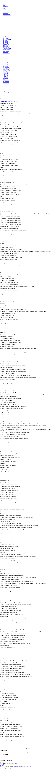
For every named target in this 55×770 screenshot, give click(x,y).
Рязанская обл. (5, 78)
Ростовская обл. (5, 77)
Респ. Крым (5, 94)
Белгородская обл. (6, 51)
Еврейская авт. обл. (6, 91)
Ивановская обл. (6, 56)
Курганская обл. (5, 64)
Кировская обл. (5, 62)
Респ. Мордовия (5, 38)
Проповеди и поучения (7, 20)
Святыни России (3, 0)
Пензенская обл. (6, 74)
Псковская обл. (5, 76)
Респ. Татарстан (5, 40)
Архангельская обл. (6, 49)
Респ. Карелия (5, 35)
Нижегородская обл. (6, 68)
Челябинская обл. (6, 88)
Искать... (2, 748)
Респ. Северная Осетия (7, 39)
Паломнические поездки (7, 12)
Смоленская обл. (6, 82)
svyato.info (2, 765)
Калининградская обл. (7, 58)
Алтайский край (6, 44)
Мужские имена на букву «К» (9, 101)
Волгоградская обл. (6, 54)
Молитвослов (5, 19)
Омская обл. (5, 71)
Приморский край (6, 47)
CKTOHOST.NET (27, 766)
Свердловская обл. (6, 81)
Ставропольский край (7, 48)
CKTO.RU (16, 766)
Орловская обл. (5, 73)
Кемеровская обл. (6, 61)
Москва (4, 27)
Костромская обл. (6, 63)
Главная (4, 3)
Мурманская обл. (6, 67)
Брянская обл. (5, 52)
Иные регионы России (7, 92)
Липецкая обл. (5, 66)
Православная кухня (6, 22)
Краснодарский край (6, 45)
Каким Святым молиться (7, 16)
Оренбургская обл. (6, 72)
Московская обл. (6, 28)
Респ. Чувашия (5, 43)
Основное (4, 4)
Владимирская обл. (6, 53)
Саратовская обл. (6, 80)
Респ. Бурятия (5, 33)
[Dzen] (27, 752)
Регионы (4, 5)
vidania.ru (2, 764)
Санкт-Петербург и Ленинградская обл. (10, 29)
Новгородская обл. (6, 69)
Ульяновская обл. (6, 87)
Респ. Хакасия (5, 42)
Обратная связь (5, 9)
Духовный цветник (6, 14)
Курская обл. (5, 65)
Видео (4, 18)
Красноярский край (6, 46)
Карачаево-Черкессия (6, 34)
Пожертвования (5, 6)
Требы (4, 7)
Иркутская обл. (5, 57)
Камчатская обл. (6, 60)
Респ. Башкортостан (6, 32)
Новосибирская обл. (6, 70)
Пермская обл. (5, 75)
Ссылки (4, 8)
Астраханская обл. (6, 50)
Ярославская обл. (6, 90)
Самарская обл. (5, 79)
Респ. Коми (5, 36)
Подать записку (5, 13)
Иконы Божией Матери (7, 15)
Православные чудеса (7, 21)
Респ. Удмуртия (5, 41)
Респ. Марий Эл (5, 37)
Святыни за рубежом (6, 93)
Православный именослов (7, 23)
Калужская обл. (5, 59)
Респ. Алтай (5, 31)
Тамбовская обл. (6, 83)
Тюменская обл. (5, 86)
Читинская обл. (5, 89)
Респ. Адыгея (5, 30)
